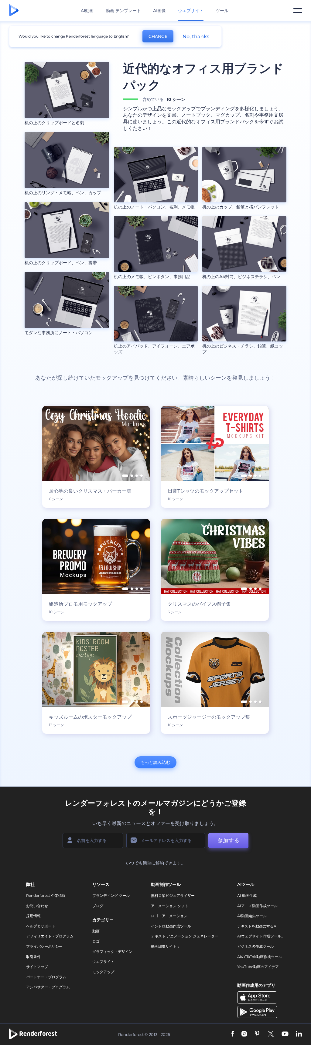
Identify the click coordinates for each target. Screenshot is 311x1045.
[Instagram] (244, 1034)
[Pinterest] (257, 1034)
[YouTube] (285, 1034)
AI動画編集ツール (252, 916)
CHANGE (158, 36)
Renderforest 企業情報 (46, 895)
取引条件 (33, 956)
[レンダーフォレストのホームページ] (14, 10)
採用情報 (33, 916)
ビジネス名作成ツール (255, 946)
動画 (96, 931)
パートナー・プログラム (46, 977)
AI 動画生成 (247, 895)
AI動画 (87, 10)
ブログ (97, 906)
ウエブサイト (103, 961)
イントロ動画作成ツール (171, 926)
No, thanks (196, 36)
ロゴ (96, 941)
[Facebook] (232, 1034)
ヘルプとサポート (40, 926)
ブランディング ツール (111, 895)
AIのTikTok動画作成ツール (259, 956)
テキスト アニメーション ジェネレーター (184, 936)
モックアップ (103, 972)
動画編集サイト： (165, 946)
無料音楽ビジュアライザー (173, 895)
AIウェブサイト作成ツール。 (261, 936)
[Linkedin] (299, 1034)
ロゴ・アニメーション (169, 916)
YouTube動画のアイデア (258, 966)
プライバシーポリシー (44, 946)
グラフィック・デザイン (112, 951)
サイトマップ (37, 966)
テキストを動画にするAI (257, 926)
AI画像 (159, 10)
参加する (228, 840)
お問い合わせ (37, 906)
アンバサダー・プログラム (48, 987)
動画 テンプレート (123, 10)
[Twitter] (270, 1034)
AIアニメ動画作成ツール (257, 906)
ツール (222, 10)
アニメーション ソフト (169, 906)
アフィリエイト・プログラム (49, 936)
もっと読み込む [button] (155, 762)
